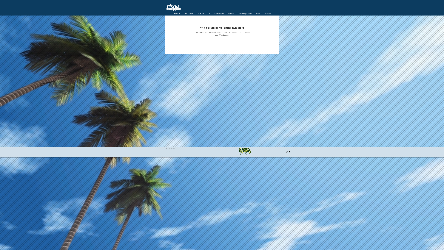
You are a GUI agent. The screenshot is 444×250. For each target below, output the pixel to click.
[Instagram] (286, 151)
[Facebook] (289, 151)
